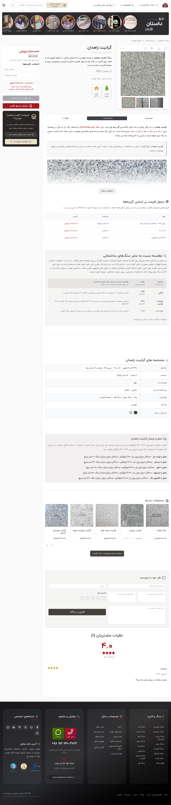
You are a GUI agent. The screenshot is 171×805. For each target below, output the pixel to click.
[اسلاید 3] (156, 524)
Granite (84, 127)
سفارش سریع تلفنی (19, 105)
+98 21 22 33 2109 (64, 763)
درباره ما (127, 795)
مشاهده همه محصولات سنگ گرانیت (107, 553)
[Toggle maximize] (165, 48)
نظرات (65, 118)
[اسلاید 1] (160, 524)
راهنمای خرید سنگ (154, 795)
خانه (166, 795)
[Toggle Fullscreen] (145, 48)
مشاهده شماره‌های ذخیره (63, 777)
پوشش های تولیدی (103, 5)
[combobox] (21, 69)
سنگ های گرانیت (155, 131)
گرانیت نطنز (136, 131)
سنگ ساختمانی (148, 5)
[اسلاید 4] (154, 524)
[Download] (158, 48)
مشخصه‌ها (107, 118)
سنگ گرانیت (149, 41)
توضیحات (149, 118)
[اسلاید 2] (158, 524)
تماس (119, 795)
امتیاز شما (102, 593)
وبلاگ (142, 795)
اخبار (135, 795)
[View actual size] (152, 48)
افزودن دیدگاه (77, 612)
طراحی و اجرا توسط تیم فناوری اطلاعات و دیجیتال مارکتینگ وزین (21, 796)
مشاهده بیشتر (107, 191)
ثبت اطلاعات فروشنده (22, 141)
